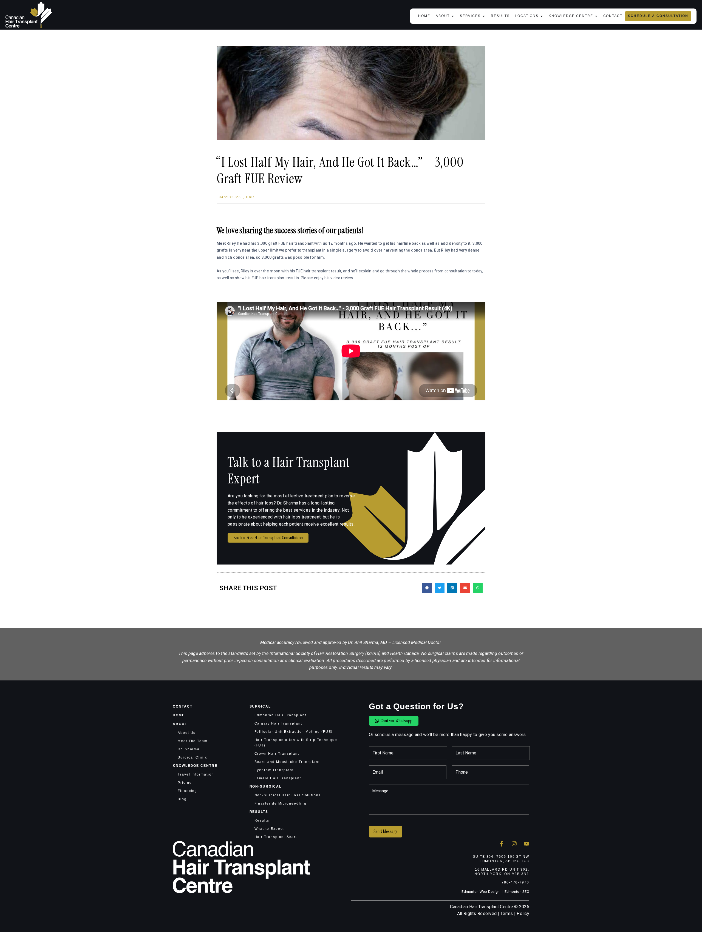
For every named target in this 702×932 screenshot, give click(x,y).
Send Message (385, 831)
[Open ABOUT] (452, 16)
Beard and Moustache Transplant (287, 762)
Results (259, 812)
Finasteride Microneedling (280, 803)
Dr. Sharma (189, 749)
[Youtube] (526, 844)
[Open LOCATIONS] (541, 16)
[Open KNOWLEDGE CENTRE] (596, 16)
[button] (427, 588)
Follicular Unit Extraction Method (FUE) (293, 732)
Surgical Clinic (192, 757)
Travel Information (196, 774)
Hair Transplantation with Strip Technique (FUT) (296, 742)
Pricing (185, 783)
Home (179, 715)
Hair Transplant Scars (276, 837)
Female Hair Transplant (277, 778)
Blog (182, 799)
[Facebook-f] (501, 844)
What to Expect (269, 829)
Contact (182, 706)
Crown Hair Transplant (276, 754)
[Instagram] (514, 844)
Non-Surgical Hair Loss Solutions (287, 795)
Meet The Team (193, 741)
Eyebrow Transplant (274, 770)
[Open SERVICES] (483, 16)
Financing (187, 791)
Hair (250, 197)
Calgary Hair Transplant (278, 723)
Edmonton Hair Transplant (280, 715)
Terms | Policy (514, 913)
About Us (187, 733)
